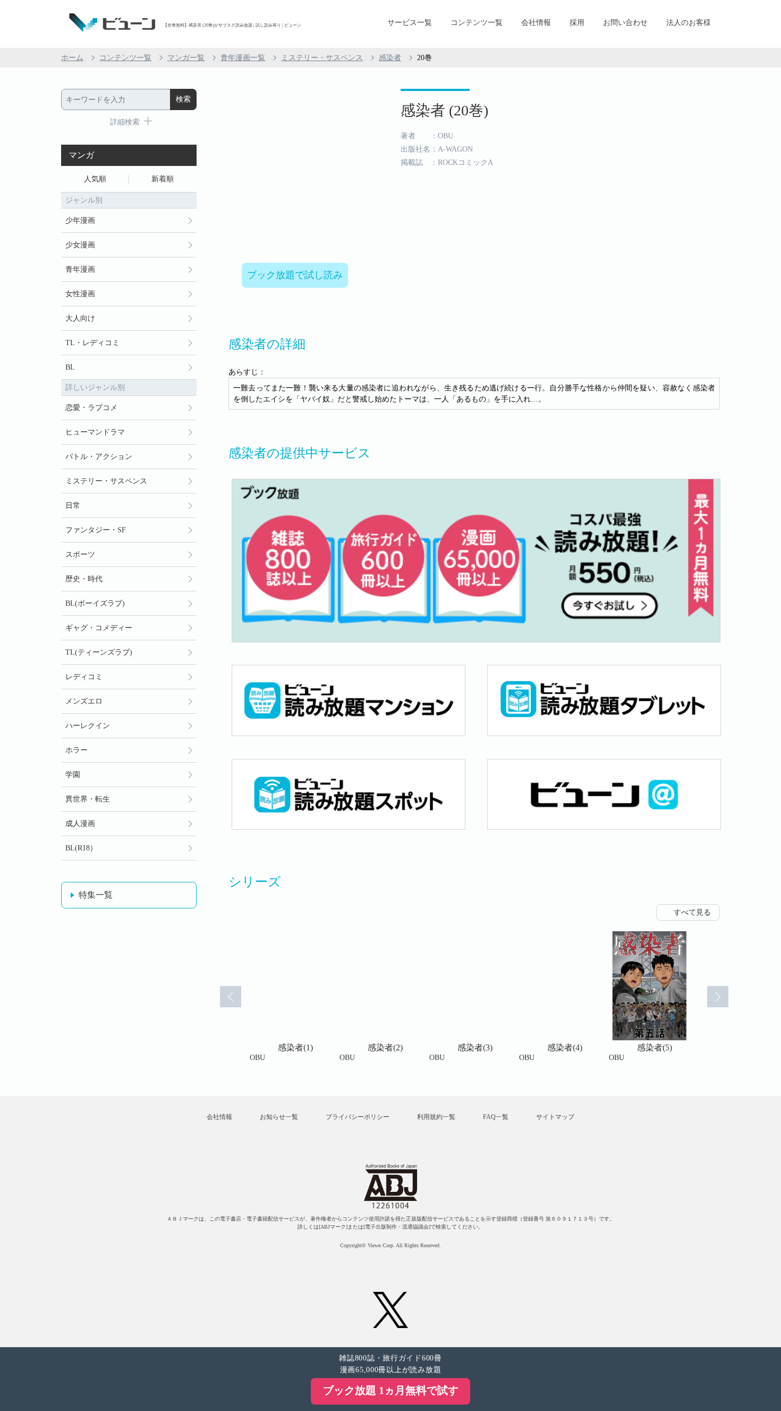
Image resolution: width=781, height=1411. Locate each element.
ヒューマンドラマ (95, 432)
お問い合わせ (625, 23)
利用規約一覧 (436, 1117)
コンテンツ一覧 (477, 23)
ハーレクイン (87, 726)
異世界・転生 (87, 799)
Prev (230, 996)
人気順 (95, 179)
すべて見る (692, 912)
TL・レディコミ (92, 343)
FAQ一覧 (495, 1117)
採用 (577, 23)
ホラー (76, 750)
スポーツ (80, 554)
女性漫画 (80, 294)
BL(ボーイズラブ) (95, 603)
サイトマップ (555, 1117)
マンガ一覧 (186, 58)
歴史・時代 (84, 579)
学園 (72, 775)
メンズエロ (84, 701)
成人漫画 (80, 824)
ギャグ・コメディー (98, 628)
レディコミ (84, 677)
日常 (72, 506)
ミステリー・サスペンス (322, 58)
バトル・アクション (98, 457)
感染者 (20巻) (444, 110)
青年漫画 (80, 269)
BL (70, 367)
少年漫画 (80, 220)
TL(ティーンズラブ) (98, 652)
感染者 (390, 58)
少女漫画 (80, 245)
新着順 (162, 179)
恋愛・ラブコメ (91, 408)
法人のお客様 (688, 23)
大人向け (80, 318)
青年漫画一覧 (242, 58)
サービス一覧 (409, 23)
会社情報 (536, 23)
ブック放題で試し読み (295, 275)
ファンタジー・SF (95, 530)
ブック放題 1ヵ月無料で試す (391, 1390)
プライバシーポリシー (357, 1117)
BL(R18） (81, 848)
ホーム (72, 58)
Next (717, 996)
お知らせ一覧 (279, 1117)
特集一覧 (96, 894)
